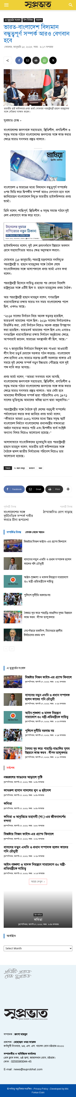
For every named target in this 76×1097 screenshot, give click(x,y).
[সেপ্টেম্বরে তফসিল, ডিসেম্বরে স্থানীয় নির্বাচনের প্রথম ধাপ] (13, 635)
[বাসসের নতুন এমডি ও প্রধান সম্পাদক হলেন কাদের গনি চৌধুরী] (13, 563)
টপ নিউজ (28, 20)
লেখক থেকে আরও (34, 532)
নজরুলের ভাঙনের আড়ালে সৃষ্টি (23, 777)
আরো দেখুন (36, 881)
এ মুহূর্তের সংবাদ (12, 20)
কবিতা (8, 803)
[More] (68, 489)
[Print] (36, 60)
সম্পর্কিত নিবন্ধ (14, 532)
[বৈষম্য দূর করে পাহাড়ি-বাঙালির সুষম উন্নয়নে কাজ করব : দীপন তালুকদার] (13, 617)
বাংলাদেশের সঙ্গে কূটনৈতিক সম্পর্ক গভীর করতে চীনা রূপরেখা (18, 516)
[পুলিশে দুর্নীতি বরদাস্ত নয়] (13, 599)
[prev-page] (6, 648)
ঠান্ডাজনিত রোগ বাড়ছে (57, 512)
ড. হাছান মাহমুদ (19, 468)
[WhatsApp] (44, 60)
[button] (6, 5)
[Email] (27, 60)
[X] (53, 60)
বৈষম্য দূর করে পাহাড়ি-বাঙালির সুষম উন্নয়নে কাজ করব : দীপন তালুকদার (47, 751)
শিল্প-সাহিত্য (38, 915)
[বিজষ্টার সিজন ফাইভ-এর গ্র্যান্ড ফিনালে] (13, 545)
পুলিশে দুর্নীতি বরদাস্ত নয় (37, 595)
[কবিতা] (38, 909)
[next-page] (12, 648)
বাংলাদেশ (32, 468)
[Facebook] (19, 60)
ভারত (40, 468)
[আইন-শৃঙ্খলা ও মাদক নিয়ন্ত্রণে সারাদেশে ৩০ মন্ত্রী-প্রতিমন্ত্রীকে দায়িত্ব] (13, 581)
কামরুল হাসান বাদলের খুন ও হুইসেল (27, 790)
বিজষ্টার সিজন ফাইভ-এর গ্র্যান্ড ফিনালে (45, 541)
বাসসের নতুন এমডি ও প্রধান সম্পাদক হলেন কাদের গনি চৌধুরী (47, 697)
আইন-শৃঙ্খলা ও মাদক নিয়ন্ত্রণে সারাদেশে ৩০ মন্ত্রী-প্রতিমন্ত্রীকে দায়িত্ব (46, 715)
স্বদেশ (39, 20)
